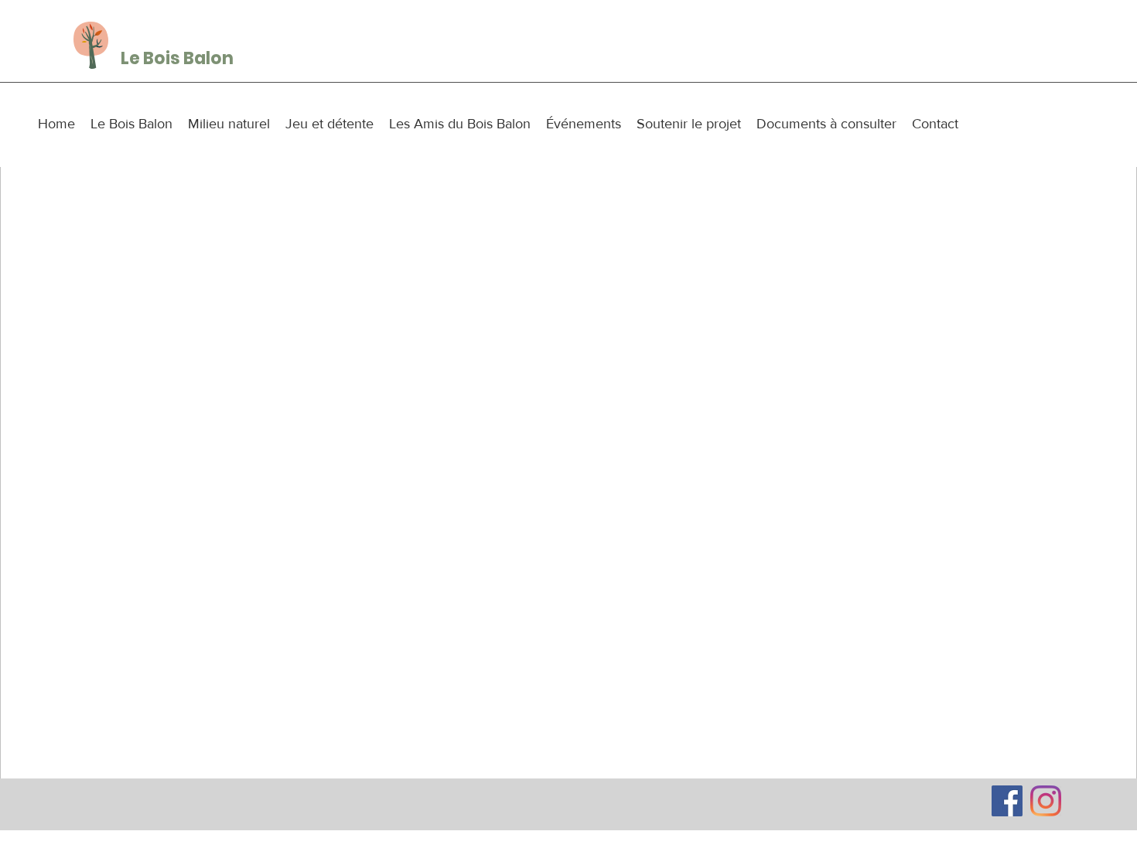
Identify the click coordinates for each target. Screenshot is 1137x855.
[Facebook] (1007, 800)
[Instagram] (1045, 800)
